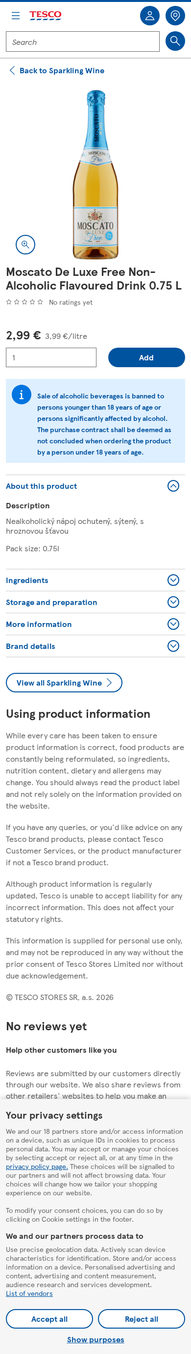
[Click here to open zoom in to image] (25, 244)
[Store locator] (175, 15)
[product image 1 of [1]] (95, 174)
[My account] (150, 15)
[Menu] (15, 15)
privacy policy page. (37, 1166)
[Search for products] (175, 41)
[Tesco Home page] (46, 16)
